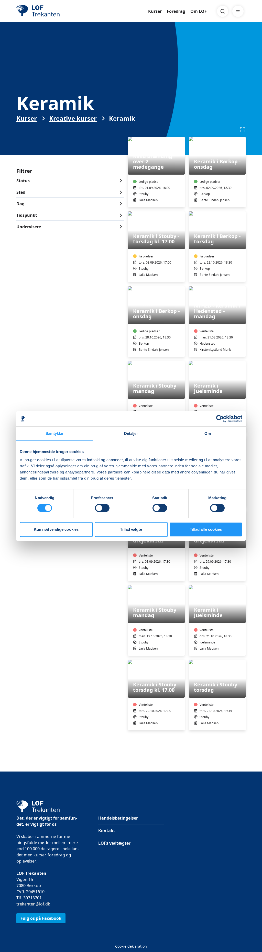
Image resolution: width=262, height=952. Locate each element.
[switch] (102, 508)
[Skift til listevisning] (242, 130)
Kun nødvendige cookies (56, 529)
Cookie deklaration (131, 946)
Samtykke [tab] (54, 433)
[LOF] (53, 11)
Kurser (155, 11)
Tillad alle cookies (206, 529)
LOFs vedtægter (114, 843)
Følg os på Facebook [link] (40, 918)
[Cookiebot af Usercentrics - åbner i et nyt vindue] (220, 419)
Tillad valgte (131, 529)
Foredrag (176, 11)
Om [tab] (207, 433)
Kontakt (106, 830)
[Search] (222, 11)
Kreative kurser (73, 118)
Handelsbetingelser (118, 818)
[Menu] (238, 11)
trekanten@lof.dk (33, 904)
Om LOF (198, 11)
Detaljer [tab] (131, 433)
